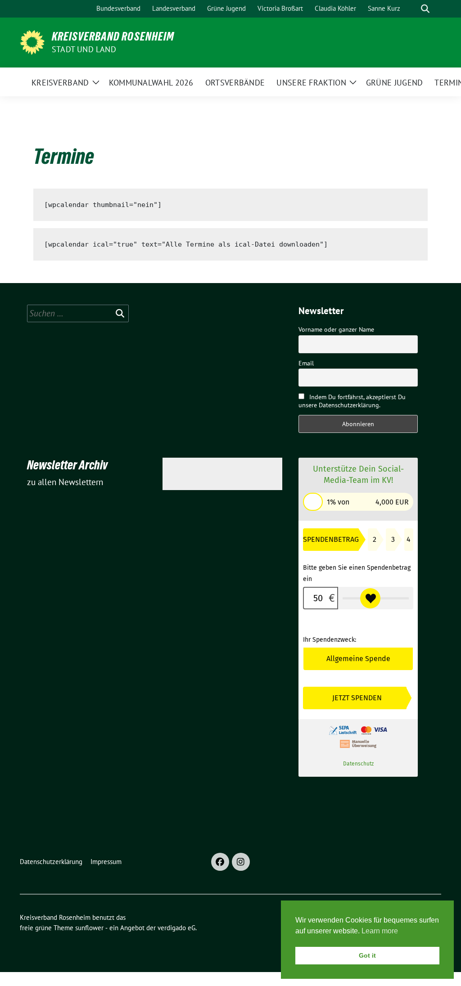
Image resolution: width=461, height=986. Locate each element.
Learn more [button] (380, 931)
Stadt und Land (84, 49)
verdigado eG (176, 927)
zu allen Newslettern (65, 482)
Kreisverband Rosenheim (113, 36)
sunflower (89, 927)
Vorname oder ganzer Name (336, 329)
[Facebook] (220, 862)
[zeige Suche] (425, 9)
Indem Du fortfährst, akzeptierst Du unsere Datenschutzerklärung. (352, 401)
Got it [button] (367, 955)
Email (306, 363)
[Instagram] (241, 862)
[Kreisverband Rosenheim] (32, 41)
